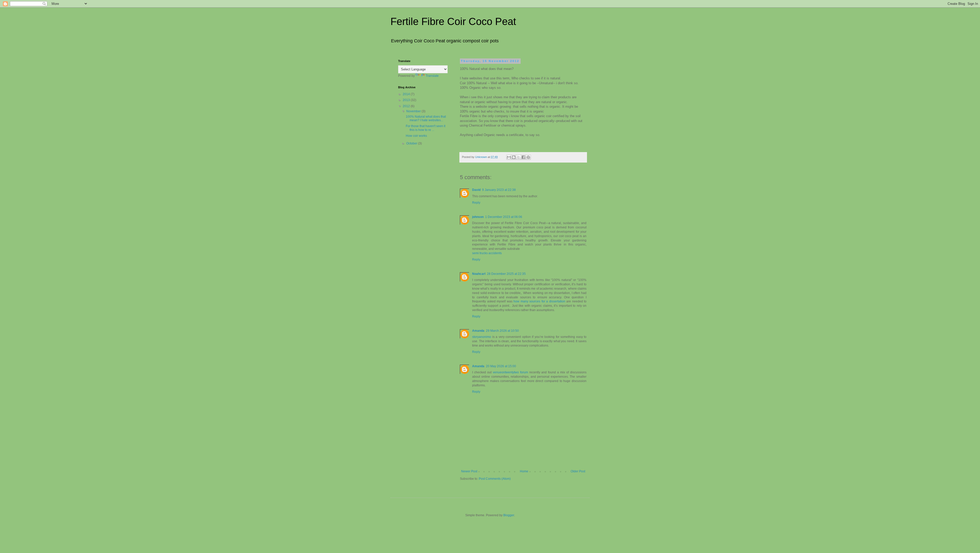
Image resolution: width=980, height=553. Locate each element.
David (476, 190)
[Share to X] (518, 157)
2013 (407, 100)
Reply (476, 202)
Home (524, 471)
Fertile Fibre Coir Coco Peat (453, 21)
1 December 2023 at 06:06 (503, 217)
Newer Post (469, 471)
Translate (432, 76)
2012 (407, 106)
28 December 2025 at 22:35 (506, 274)
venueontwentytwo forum (510, 372)
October (412, 143)
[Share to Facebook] (523, 157)
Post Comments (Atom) (495, 479)
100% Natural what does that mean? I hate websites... (426, 118)
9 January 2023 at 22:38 (499, 190)
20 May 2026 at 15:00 (501, 366)
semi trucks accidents (487, 253)
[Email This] (508, 157)
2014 (407, 94)
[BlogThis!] (513, 157)
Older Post (578, 471)
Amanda (478, 331)
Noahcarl (478, 274)
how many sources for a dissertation (539, 301)
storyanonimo (481, 337)
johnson (478, 217)
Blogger (508, 515)
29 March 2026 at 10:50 (502, 331)
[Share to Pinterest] (528, 157)
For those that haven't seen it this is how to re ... (425, 127)
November (414, 111)
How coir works (416, 136)
